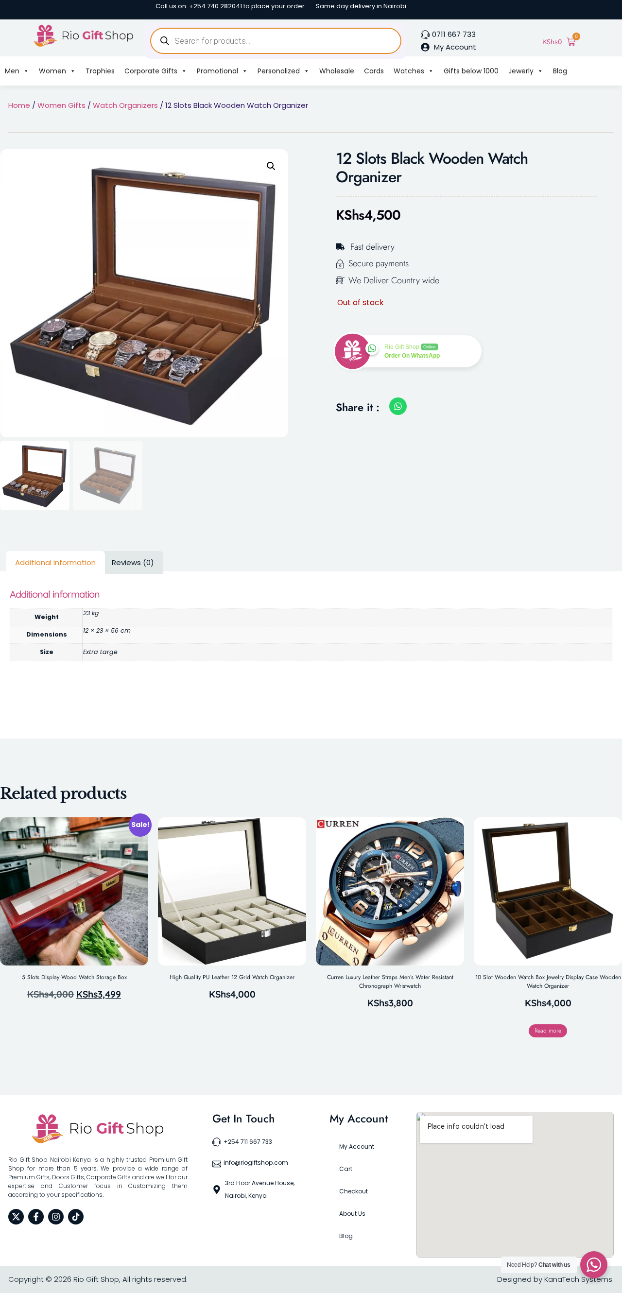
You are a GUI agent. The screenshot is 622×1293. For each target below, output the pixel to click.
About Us (352, 1213)
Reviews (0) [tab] (133, 562)
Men (12, 71)
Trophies (100, 71)
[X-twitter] (16, 1216)
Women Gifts (61, 105)
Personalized (279, 71)
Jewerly (521, 71)
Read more (548, 1030)
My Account (356, 1146)
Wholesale (336, 71)
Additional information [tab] (55, 562)
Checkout (353, 1191)
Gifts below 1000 (471, 71)
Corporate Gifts (150, 71)
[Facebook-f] (36, 1216)
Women (52, 71)
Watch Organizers (125, 105)
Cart (345, 1169)
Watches (409, 71)
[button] (271, 166)
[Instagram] (56, 1216)
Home (19, 105)
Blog (560, 71)
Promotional (217, 71)
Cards (374, 71)
